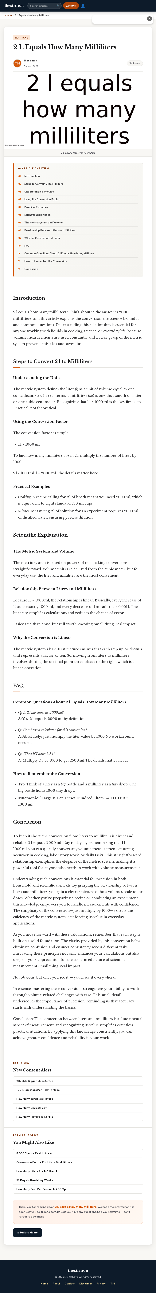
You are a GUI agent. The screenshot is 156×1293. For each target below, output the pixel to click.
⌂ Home (71, 5)
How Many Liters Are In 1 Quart (36, 1171)
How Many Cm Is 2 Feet (31, 1108)
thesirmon (14, 6)
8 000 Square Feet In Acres (34, 1153)
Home (44, 1283)
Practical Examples (36, 207)
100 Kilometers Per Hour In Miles (38, 1090)
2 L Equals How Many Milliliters (75, 1207)
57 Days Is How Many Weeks (34, 1180)
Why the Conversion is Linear (42, 238)
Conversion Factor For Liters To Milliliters (44, 1162)
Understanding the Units (39, 191)
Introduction (32, 176)
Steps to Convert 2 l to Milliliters (43, 184)
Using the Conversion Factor (42, 199)
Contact (70, 1283)
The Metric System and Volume (43, 222)
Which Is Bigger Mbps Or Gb (34, 1081)
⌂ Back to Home (27, 1232)
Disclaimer (85, 1283)
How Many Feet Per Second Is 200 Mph (42, 1189)
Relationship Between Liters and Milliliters (50, 230)
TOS (112, 1283)
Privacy (101, 1283)
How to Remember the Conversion (45, 261)
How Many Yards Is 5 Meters (34, 1098)
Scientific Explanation (37, 214)
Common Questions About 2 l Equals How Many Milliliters (59, 253)
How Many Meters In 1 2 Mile (34, 1117)
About (56, 1283)
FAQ (26, 246)
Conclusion (31, 269)
